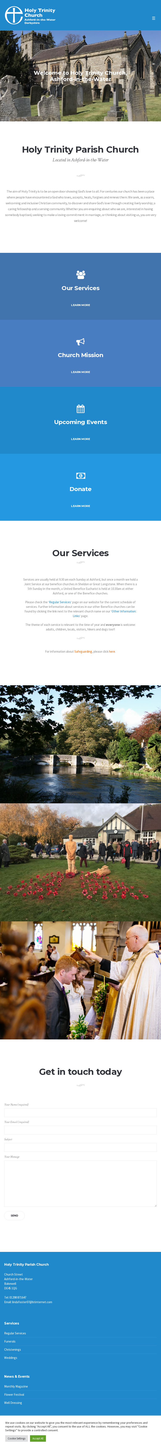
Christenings (12, 1350)
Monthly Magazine (16, 1386)
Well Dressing (13, 1403)
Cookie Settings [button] (16, 1438)
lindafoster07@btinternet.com (32, 1302)
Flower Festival (14, 1395)
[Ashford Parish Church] (30, 15)
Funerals (10, 1341)
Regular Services (60, 602)
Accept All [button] (37, 1438)
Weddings (10, 1358)
